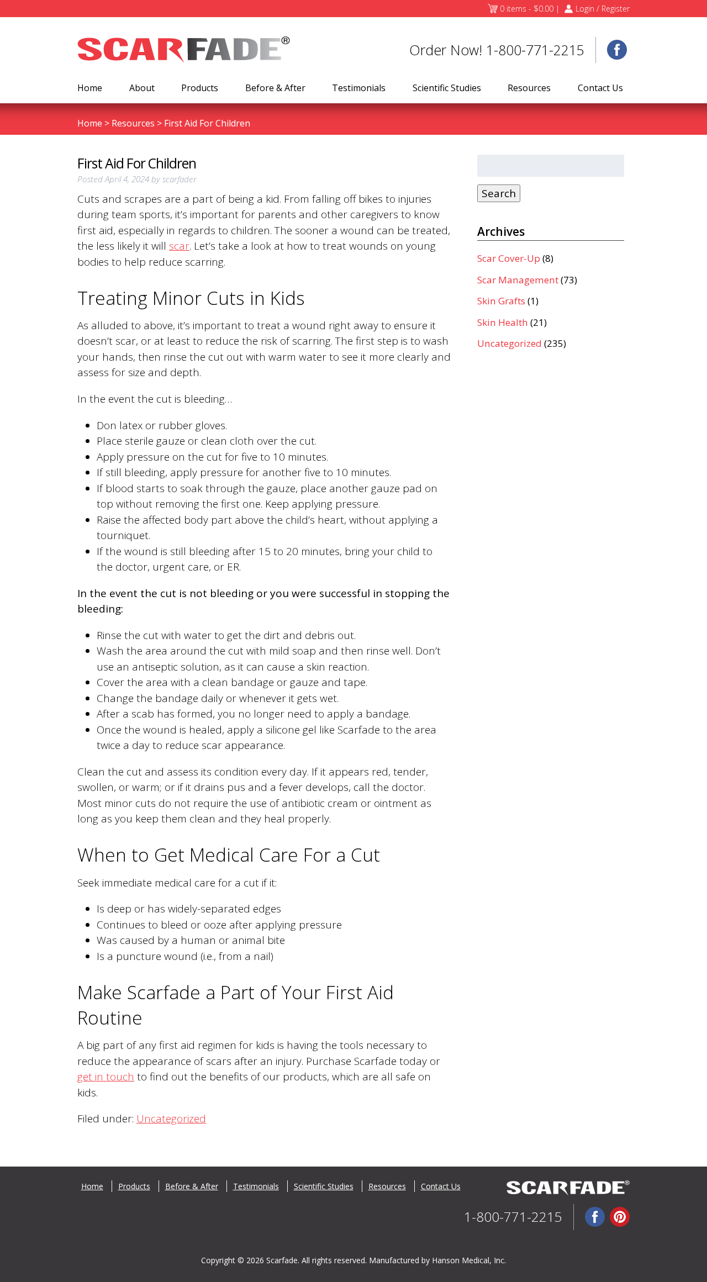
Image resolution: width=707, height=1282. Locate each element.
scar (179, 246)
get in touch (105, 1076)
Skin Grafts (501, 300)
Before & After (275, 88)
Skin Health (502, 322)
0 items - (526, 8)
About (142, 88)
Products (199, 88)
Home (89, 88)
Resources (529, 88)
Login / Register (603, 8)
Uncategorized (171, 1118)
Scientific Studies (447, 88)
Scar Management (517, 279)
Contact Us (600, 88)
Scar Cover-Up (508, 258)
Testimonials (359, 88)
